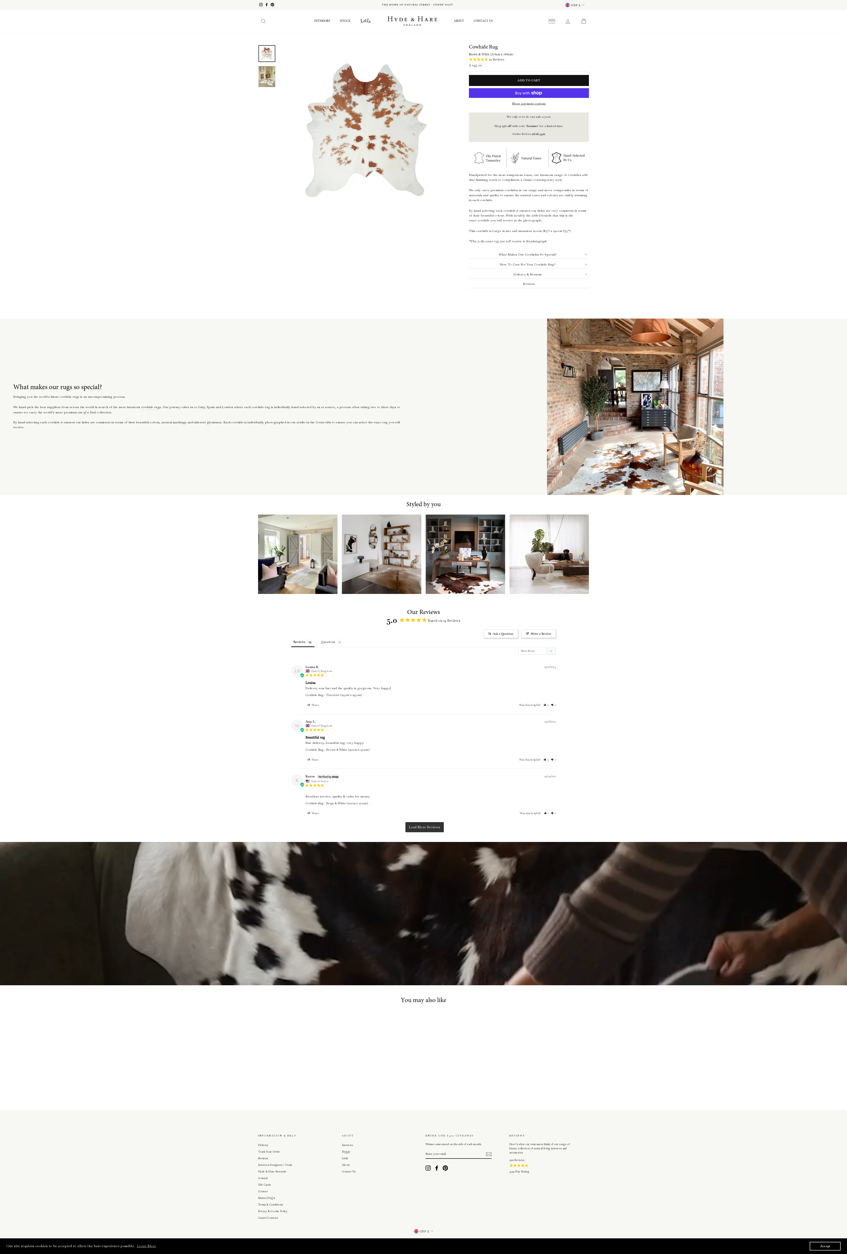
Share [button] (315, 705)
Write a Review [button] (541, 634)
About (459, 21)
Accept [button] (825, 1246)
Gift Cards (264, 1185)
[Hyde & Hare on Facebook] (436, 1168)
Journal (263, 1178)
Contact (263, 1191)
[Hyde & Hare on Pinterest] (445, 1168)
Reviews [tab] (299, 642)
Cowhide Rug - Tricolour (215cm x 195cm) (333, 695)
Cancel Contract (268, 1218)
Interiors (322, 21)
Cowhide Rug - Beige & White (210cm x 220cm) (336, 803)
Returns (263, 1158)
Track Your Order (269, 1151)
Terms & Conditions (270, 1204)
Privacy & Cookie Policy (272, 1211)
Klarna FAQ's (266, 1198)
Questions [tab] (328, 642)
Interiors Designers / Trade (275, 1165)
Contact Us (483, 21)
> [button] (424, 827)
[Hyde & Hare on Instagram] (428, 1168)
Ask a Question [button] (503, 634)
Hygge (345, 21)
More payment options (529, 103)
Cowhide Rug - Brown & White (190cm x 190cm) (337, 750)
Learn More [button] (146, 1246)
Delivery (263, 1145)
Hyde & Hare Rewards (272, 1171)
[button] (546, 705)
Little (345, 1158)
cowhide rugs (151, 407)
